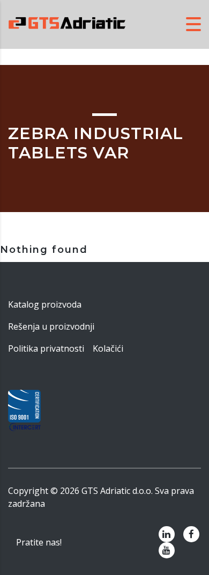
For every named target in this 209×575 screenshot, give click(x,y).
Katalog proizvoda (44, 304)
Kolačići (108, 348)
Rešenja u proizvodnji (51, 326)
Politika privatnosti (46, 348)
